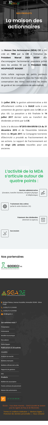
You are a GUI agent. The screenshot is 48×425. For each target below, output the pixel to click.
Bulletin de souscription (8, 382)
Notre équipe (5, 344)
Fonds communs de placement (11, 386)
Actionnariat (5, 331)
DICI (2, 374)
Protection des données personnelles (17, 414)
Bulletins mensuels (7, 361)
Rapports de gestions (8, 369)
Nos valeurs (5, 340)
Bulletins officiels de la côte (10, 365)
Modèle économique (8, 336)
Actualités (4, 352)
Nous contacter (38, 414)
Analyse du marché (7, 356)
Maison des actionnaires (9, 390)
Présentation (5, 327)
